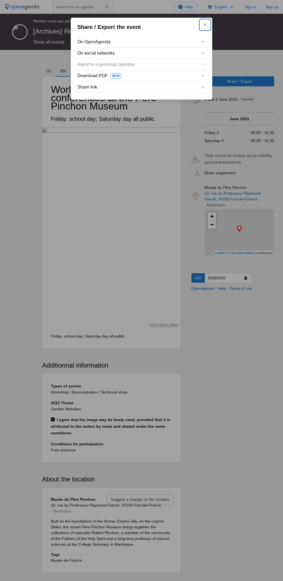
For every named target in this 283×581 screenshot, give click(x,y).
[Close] (205, 25)
